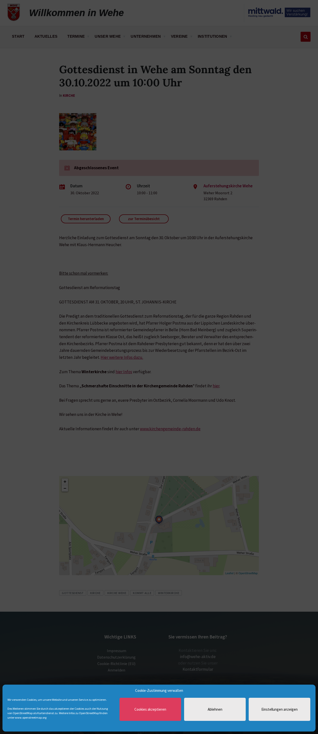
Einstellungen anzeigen (279, 709)
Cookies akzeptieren (150, 709)
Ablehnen (215, 709)
